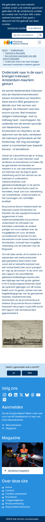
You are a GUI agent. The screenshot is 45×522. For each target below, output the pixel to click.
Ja (14, 373)
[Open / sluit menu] (39, 42)
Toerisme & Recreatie (15, 53)
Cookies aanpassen (16, 493)
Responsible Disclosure (17, 506)
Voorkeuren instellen (16, 28)
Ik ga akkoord (35, 28)
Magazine (11, 428)
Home (5, 50)
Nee (30, 373)
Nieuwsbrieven (13, 425)
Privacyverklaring (14, 503)
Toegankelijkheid (14, 500)
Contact (9, 490)
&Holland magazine (18, 470)
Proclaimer (11, 497)
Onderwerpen (17, 50)
